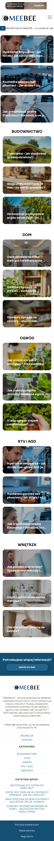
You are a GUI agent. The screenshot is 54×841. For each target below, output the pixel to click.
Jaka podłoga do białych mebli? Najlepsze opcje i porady (27, 800)
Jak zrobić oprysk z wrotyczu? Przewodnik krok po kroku (24, 362)
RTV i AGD (27, 441)
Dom (27, 235)
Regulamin (27, 836)
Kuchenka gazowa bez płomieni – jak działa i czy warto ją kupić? (21, 83)
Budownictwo (27, 131)
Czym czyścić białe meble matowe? (26, 599)
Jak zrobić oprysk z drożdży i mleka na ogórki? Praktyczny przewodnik (27, 392)
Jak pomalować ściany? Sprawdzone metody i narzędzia (24, 569)
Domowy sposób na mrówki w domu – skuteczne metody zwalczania (27, 809)
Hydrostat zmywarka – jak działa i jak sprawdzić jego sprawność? (22, 54)
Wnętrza (27, 545)
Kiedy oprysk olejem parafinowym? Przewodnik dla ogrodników (22, 422)
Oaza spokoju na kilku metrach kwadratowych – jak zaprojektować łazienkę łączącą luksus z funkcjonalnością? (26, 259)
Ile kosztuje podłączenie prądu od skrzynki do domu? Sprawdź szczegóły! (25, 216)
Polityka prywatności (27, 824)
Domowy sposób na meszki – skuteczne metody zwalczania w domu (23, 289)
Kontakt (27, 739)
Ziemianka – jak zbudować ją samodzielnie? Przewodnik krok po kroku (26, 155)
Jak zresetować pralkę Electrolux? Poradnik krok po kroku (24, 113)
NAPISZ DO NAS (27, 667)
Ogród (27, 338)
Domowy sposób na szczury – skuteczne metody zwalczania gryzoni (22, 319)
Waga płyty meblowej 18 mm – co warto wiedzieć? (26, 185)
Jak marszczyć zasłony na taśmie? (25, 629)
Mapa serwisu (27, 830)
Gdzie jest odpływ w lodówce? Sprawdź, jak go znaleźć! (27, 794)
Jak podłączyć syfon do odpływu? (27, 787)
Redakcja (27, 735)
